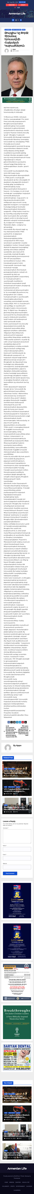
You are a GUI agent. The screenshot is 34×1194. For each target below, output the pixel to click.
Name (5, 845)
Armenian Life (17, 13)
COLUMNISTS (8, 29)
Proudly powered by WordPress (11, 1176)
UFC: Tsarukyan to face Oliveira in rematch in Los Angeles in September (16, 791)
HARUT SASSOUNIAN (16, 29)
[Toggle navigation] (16, 20)
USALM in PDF (25, 1182)
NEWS (23, 29)
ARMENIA (11, 1182)
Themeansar (17, 1178)
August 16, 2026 (11, 1100)
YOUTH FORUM (11, 768)
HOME (6, 1182)
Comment (5, 828)
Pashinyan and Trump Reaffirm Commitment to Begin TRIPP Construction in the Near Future (16, 1156)
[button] (18, 20)
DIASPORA (18, 1182)
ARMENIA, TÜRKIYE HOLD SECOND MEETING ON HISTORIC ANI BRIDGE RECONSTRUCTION (17, 809)
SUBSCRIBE (12, 5)
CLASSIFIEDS (17, 1190)
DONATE (23, 5)
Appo (14, 49)
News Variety (11, 786)
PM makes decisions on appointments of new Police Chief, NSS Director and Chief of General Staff (23, 730)
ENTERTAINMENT (20, 1186)
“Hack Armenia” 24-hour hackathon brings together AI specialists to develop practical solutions (15, 774)
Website (5, 863)
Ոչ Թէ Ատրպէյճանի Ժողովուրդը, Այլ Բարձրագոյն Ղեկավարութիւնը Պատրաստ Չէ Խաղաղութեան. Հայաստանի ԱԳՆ (11, 731)
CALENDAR (29, 1186)
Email (4, 854)
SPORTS (18, 786)
